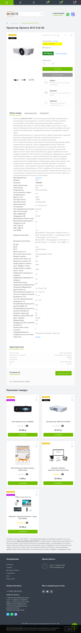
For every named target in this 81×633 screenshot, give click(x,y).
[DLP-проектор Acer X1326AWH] (23, 409)
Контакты (9, 564)
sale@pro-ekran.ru (12, 595)
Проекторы (14, 23)
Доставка (53, 91)
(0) (58, 35)
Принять (70, 629)
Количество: (46, 60)
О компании (10, 573)
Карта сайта (10, 579)
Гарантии (53, 101)
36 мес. (38, 337)
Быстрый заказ (57, 75)
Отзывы (9, 567)
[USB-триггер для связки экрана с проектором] (23, 455)
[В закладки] (37, 397)
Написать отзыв (63, 373)
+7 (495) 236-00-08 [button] (14, 591)
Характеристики (30, 113)
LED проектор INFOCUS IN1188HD (58, 422)
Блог (7, 576)
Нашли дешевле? (61, 53)
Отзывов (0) (44, 113)
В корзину (57, 69)
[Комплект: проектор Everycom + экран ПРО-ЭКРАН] (23, 503)
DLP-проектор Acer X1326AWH (23, 422)
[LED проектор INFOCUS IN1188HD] (58, 409)
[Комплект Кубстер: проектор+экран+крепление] (58, 455)
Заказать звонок (58, 15)
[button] (33, 2)
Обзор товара (15, 113)
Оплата (52, 80)
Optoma (55, 41)
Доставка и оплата (12, 570)
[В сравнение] (37, 400)
